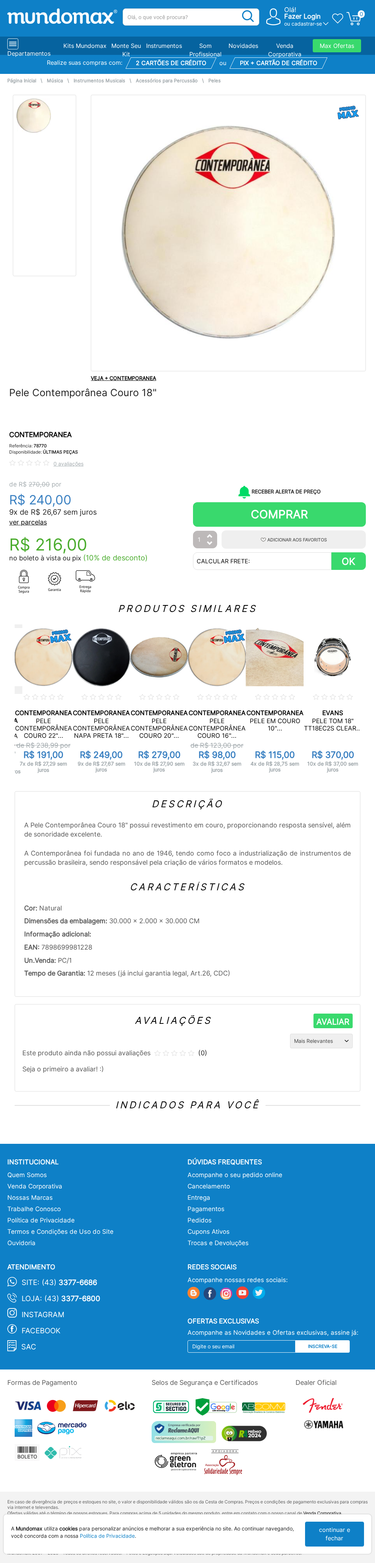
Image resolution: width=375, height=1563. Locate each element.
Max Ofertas (337, 45)
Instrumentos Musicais (99, 80)
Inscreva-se (322, 1346)
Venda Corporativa (34, 1186)
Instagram (43, 1314)
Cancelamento (209, 1186)
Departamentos (29, 53)
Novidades (243, 45)
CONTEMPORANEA (40, 435)
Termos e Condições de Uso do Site (60, 1231)
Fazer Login (302, 16)
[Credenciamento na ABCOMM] (265, 1409)
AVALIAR (332, 1021)
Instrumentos (164, 45)
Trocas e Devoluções (218, 1243)
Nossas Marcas (30, 1197)
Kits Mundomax (85, 45)
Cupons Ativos (209, 1231)
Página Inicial (21, 80)
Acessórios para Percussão (167, 80)
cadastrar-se (307, 23)
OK (348, 561)
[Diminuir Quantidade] (210, 543)
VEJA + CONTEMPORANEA (123, 378)
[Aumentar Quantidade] (210, 536)
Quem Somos (27, 1175)
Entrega (199, 1197)
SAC (28, 1346)
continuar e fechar (334, 1534)
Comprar (279, 514)
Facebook (41, 1330)
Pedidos (200, 1220)
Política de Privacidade (41, 1220)
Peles (214, 80)
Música (55, 80)
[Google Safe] (219, 1409)
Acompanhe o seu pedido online (235, 1175)
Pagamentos (206, 1209)
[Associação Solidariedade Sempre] (225, 1464)
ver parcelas (28, 522)
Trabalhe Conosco (34, 1209)
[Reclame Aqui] (186, 1435)
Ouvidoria (21, 1243)
